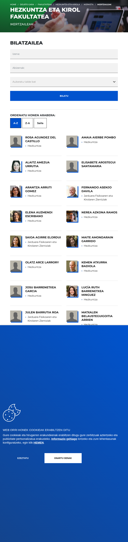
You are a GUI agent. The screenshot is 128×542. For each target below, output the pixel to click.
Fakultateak (45, 4)
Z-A (27, 123)
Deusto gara (27, 4)
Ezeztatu (23, 458)
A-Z (15, 123)
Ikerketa (89, 4)
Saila (40, 123)
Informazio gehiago (64, 438)
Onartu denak (63, 458)
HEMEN (39, 442)
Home (13, 4)
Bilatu (64, 95)
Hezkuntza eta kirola (68, 4)
